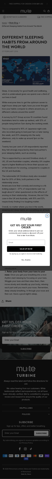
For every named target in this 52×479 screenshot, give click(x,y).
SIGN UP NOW (26, 249)
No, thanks (26, 260)
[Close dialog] (47, 216)
